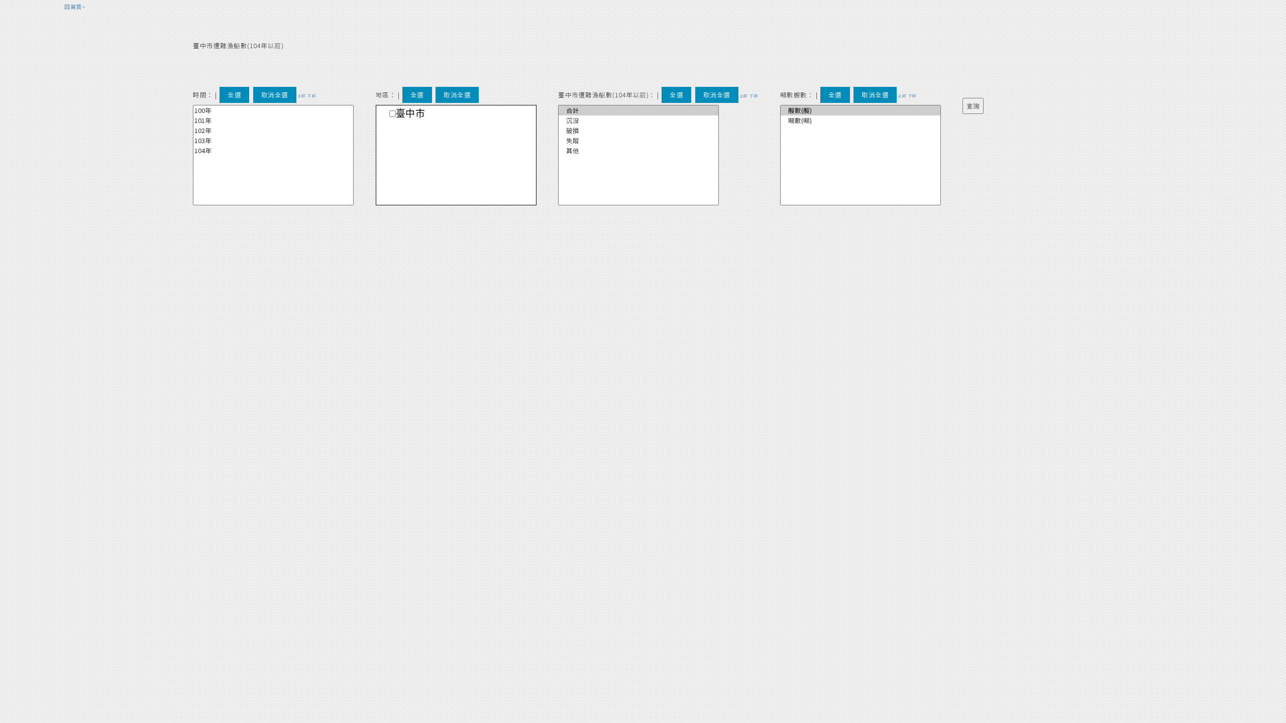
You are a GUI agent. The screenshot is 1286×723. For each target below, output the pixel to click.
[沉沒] (638, 120)
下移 (311, 95)
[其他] (638, 151)
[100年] (273, 110)
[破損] (638, 131)
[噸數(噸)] (860, 120)
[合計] (638, 110)
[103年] (273, 141)
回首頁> (74, 7)
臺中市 (410, 113)
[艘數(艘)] (860, 110)
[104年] (273, 151)
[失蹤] (638, 141)
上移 (301, 95)
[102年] (273, 131)
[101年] (273, 120)
